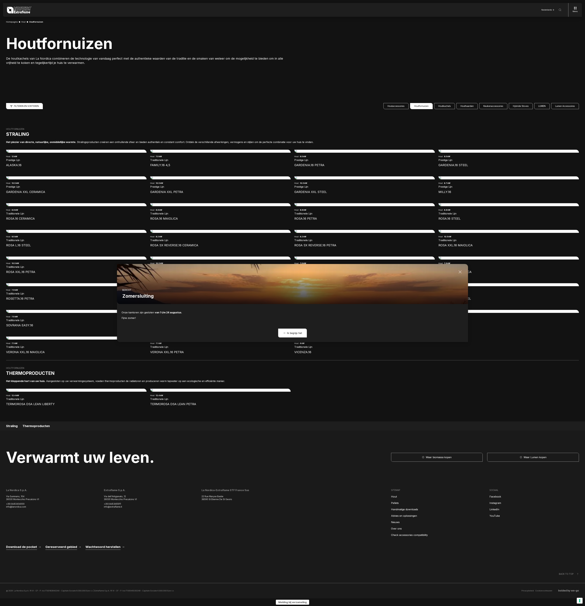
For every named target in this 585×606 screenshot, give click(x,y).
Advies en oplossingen (404, 515)
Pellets (395, 502)
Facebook (495, 496)
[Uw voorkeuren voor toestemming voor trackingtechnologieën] (580, 601)
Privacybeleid (527, 591)
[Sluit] (460, 271)
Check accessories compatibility (409, 534)
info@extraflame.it (113, 506)
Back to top (566, 574)
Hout (394, 496)
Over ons (396, 528)
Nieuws (395, 522)
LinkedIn (494, 509)
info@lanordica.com (16, 506)
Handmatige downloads (404, 509)
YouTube (494, 515)
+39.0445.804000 (15, 504)
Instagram (495, 502)
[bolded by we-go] (568, 591)
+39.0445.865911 (112, 504)
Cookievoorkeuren (543, 591)
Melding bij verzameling (292, 602)
